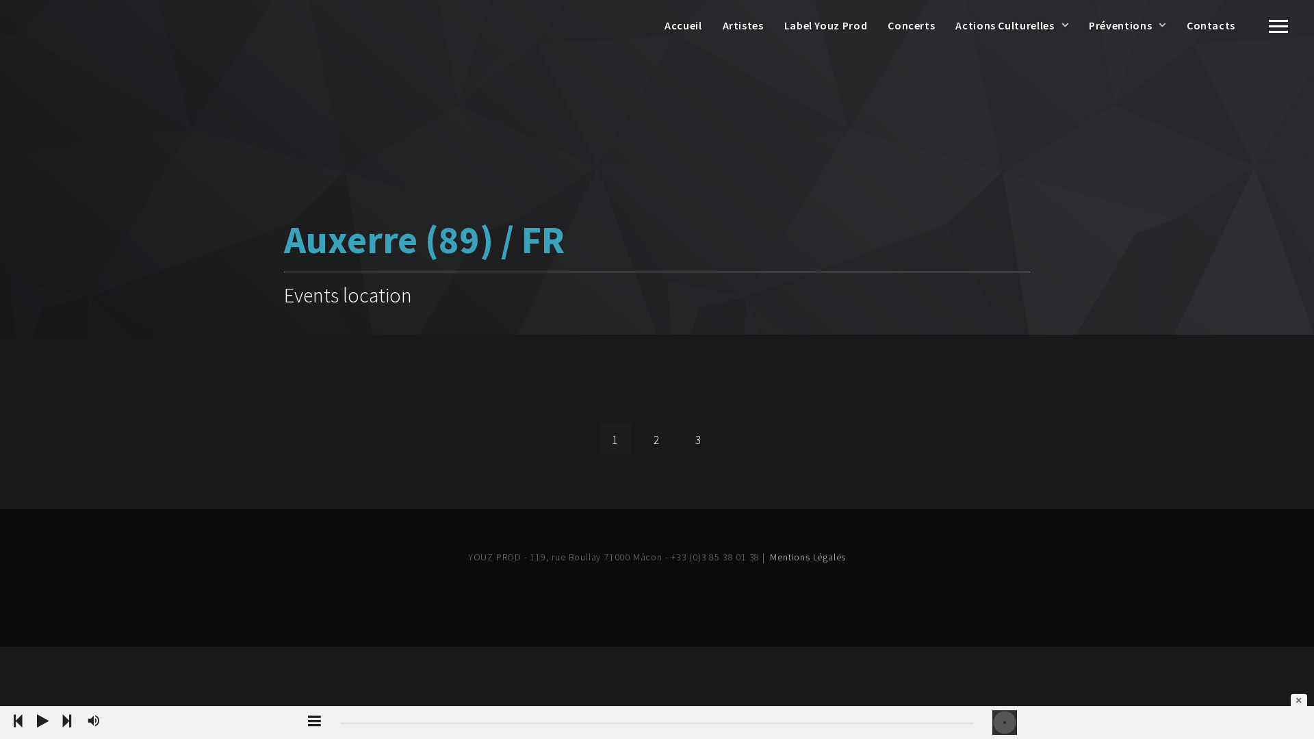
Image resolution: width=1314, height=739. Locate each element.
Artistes (743, 25)
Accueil (683, 25)
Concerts (911, 25)
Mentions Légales (808, 557)
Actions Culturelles (1004, 25)
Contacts (1211, 25)
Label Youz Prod (826, 25)
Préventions (1120, 25)
